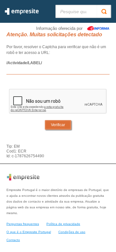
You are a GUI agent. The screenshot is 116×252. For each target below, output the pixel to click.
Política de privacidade (63, 224)
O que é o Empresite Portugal (28, 232)
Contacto (13, 240)
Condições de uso (71, 232)
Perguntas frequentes (22, 224)
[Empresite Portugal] (22, 13)
